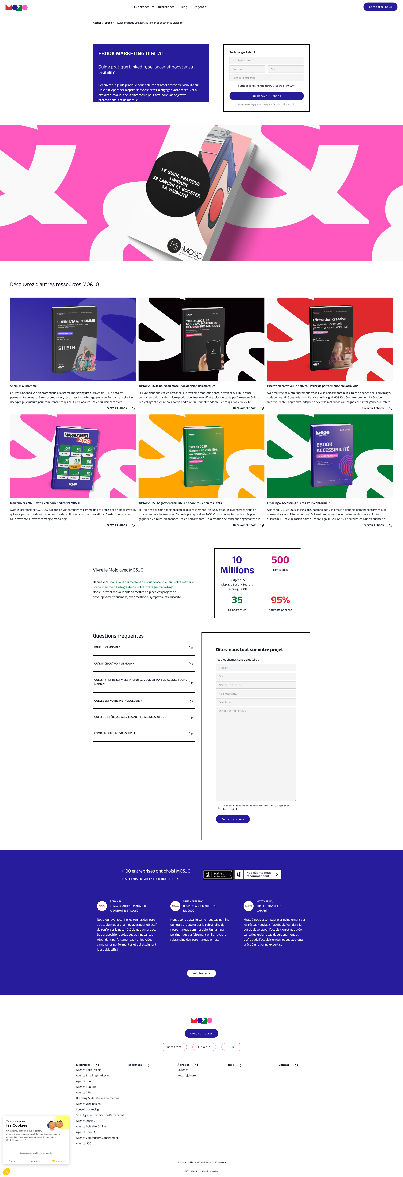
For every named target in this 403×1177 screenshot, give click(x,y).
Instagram (173, 1046)
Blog (184, 6)
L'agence (199, 6)
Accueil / (98, 22)
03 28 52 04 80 (219, 1162)
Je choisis (36, 1161)
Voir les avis (201, 973)
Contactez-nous (380, 6)
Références (166, 6)
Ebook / (109, 22)
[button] (143, 7)
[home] (17, 7)
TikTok (232, 1046)
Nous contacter (201, 1033)
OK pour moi (58, 1161)
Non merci (14, 1161)
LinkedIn (204, 1046)
